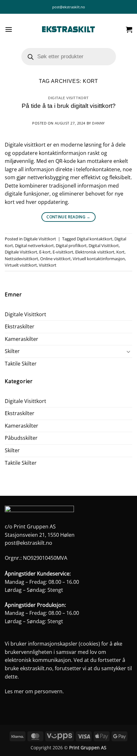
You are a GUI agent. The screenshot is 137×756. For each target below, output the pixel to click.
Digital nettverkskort (34, 245)
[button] (8, 29)
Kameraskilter (21, 338)
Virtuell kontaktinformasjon (99, 258)
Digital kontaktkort (94, 239)
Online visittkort (55, 258)
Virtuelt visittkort (21, 265)
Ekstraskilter (19, 326)
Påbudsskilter (21, 437)
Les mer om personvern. (34, 691)
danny (98, 123)
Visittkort (47, 265)
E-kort (45, 252)
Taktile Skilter (21, 363)
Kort (120, 252)
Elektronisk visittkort (94, 252)
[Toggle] (128, 351)
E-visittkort (63, 252)
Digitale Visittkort (68, 98)
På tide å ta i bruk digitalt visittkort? (69, 105)
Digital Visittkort (104, 245)
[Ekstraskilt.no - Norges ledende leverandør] (68, 29)
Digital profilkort (71, 245)
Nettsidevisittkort (21, 258)
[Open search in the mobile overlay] (68, 56)
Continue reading (68, 217)
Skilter (12, 351)
